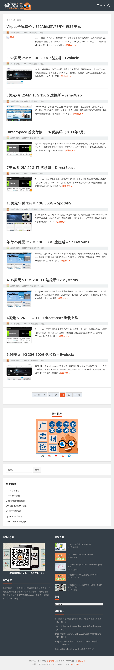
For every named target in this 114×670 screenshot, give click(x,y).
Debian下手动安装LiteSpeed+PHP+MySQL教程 (85, 565)
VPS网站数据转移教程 (15, 501)
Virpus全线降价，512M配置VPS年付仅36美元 (44, 26)
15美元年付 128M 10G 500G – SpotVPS (39, 203)
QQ (42, 456)
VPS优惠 (41, 32)
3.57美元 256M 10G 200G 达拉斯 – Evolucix (43, 57)
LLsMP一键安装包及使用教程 (79, 544)
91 (56, 395)
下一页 (77, 395)
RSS (63, 456)
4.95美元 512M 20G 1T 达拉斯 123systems (42, 279)
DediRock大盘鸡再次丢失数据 (80, 649)
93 (69, 395)
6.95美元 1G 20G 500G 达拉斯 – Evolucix (40, 354)
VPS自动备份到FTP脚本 (16, 506)
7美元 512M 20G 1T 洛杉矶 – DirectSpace (41, 167)
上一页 (37, 395)
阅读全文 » (71, 45)
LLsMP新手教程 (13, 495)
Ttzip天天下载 (61, 641)
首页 (9, 19)
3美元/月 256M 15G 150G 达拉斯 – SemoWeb (44, 95)
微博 (49, 456)
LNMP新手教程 (12, 490)
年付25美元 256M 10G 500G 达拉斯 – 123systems (48, 241)
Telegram (69, 456)
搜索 (37, 470)
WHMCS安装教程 (13, 511)
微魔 (18, 32)
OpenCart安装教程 (14, 516)
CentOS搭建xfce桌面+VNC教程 (80, 554)
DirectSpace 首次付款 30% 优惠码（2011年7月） (47, 131)
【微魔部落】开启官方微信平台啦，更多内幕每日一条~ (85, 586)
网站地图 (81, 661)
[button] (101, 5)
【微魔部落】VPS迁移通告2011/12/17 (83, 575)
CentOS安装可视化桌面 (16, 521)
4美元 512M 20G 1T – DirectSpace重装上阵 (42, 317)
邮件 (56, 456)
